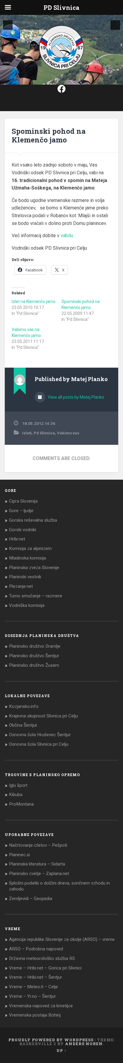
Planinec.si (19, 854)
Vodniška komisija (26, 605)
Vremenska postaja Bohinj (35, 1015)
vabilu (67, 235)
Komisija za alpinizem (30, 548)
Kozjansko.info (24, 706)
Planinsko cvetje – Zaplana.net (39, 873)
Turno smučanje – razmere (35, 596)
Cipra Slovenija (23, 501)
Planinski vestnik (25, 576)
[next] (115, 25)
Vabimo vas (68, 433)
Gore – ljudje (21, 510)
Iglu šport (18, 785)
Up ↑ (61, 1050)
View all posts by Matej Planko (75, 397)
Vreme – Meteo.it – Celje (33, 986)
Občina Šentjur (23, 725)
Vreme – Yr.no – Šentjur (32, 996)
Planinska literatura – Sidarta (37, 864)
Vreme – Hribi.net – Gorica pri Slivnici (45, 968)
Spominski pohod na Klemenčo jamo (49, 135)
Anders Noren (84, 1043)
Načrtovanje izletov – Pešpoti (38, 845)
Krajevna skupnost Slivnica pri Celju (43, 716)
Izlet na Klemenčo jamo (34, 301)
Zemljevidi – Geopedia (30, 898)
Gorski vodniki (22, 529)
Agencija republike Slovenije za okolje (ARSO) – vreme (62, 939)
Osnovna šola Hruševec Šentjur (40, 734)
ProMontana (21, 804)
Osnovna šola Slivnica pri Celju (38, 744)
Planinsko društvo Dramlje (34, 646)
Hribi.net (17, 539)
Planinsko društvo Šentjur (34, 655)
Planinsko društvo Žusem (34, 665)
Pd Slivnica (44, 433)
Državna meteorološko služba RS (42, 958)
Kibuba (15, 794)
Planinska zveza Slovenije (34, 567)
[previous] (8, 25)
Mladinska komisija (27, 558)
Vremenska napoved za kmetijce (41, 1005)
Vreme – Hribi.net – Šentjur (35, 977)
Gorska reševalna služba (33, 520)
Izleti (27, 433)
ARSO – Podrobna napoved (36, 949)
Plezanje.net (21, 586)
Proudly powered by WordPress (50, 1039)
